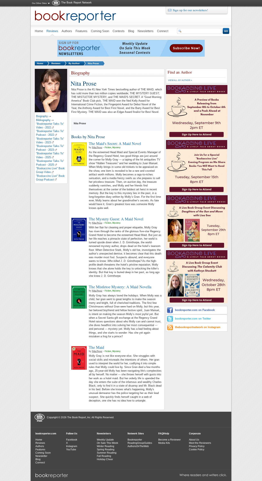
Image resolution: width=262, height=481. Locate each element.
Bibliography (43, 120)
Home (40, 63)
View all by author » (180, 80)
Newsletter (41, 456)
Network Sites (136, 433)
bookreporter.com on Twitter (193, 318)
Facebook (71, 439)
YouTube (71, 449)
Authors (39, 446)
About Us (194, 439)
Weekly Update (105, 439)
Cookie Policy (196, 449)
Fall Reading (104, 456)
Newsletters (104, 433)
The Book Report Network (76, 2)
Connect (40, 462)
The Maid (96, 347)
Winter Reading (105, 446)
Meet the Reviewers (200, 443)
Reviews (55, 63)
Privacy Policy (196, 446)
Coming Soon (43, 453)
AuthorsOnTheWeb (138, 446)
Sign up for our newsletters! (190, 10)
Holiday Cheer (105, 459)
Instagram (71, 446)
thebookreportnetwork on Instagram (197, 327)
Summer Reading (106, 453)
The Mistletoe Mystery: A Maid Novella (120, 286)
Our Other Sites (39, 3)
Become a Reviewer (169, 439)
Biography (42, 116)
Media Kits (164, 443)
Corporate (195, 433)
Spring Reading (105, 449)
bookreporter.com (45, 433)
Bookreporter (135, 439)
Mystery (116, 147)
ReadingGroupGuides (140, 443)
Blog (38, 459)
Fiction (108, 147)
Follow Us (71, 433)
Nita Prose (93, 63)
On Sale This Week (107, 443)
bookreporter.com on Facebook (195, 310)
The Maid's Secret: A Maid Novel (115, 143)
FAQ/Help (163, 433)
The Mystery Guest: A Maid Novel (116, 218)
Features (40, 449)
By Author (74, 63)
